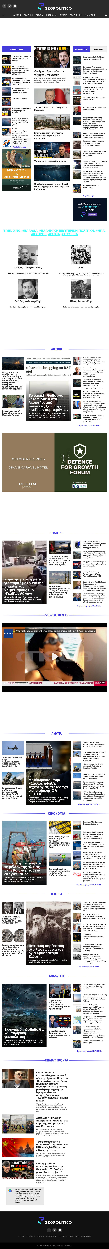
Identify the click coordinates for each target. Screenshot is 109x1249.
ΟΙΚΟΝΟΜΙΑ (51, 15)
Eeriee (69, 1246)
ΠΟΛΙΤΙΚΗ (28, 15)
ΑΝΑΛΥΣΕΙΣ (90, 15)
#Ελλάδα (30, 231)
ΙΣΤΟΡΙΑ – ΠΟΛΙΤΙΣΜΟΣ (71, 15)
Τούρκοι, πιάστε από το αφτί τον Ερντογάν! (81, 307)
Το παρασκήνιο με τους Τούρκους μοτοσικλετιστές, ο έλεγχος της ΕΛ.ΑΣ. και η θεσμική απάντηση (81, 274)
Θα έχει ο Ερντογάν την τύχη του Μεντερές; (28, 307)
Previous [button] (22, 187)
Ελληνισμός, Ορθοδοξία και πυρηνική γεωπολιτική (28, 273)
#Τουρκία (70, 234)
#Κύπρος (38, 234)
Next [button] (26, 187)
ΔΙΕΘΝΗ (17, 15)
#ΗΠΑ (100, 231)
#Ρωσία (54, 234)
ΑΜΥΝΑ (39, 15)
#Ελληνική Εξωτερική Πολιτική (66, 231)
